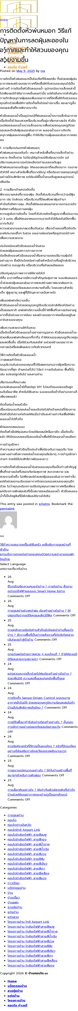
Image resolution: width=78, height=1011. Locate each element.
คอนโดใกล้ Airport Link (24, 830)
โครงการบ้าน (16, 1000)
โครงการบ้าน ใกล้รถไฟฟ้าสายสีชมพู (31, 927)
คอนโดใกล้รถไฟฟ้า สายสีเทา (26, 868)
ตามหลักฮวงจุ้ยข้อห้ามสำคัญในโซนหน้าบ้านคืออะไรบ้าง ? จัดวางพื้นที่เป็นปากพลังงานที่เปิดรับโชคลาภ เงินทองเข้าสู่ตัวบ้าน (41, 635)
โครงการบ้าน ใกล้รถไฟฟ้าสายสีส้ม (30, 946)
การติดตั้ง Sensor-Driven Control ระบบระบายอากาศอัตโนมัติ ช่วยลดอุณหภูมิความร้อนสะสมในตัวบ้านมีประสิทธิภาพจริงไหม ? (41, 703)
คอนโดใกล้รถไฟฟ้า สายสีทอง (27, 839)
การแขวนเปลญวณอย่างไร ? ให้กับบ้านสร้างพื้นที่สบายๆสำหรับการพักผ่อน (40, 773)
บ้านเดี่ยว (14, 897)
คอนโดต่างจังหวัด (19, 825)
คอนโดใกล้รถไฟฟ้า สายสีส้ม (26, 859)
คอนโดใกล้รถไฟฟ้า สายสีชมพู (27, 835)
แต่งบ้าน (13, 912)
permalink (7, 508)
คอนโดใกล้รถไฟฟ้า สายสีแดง (27, 878)
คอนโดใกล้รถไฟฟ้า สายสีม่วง (27, 854)
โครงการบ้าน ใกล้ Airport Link (28, 922)
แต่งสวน (4, 19)
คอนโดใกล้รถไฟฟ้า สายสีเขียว (27, 863)
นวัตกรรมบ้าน (17, 888)
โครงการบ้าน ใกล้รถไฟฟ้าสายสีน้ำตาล (33, 931)
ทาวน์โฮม (14, 883)
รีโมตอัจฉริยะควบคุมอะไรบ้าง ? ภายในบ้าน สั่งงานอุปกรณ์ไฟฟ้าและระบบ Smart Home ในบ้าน (40, 589)
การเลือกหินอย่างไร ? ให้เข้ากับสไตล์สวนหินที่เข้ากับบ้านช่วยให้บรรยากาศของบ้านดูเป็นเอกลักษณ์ (41, 792)
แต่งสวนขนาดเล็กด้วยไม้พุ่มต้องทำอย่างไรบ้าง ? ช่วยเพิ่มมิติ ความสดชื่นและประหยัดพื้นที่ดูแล (40, 676)
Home (12, 981)
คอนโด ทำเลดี (17, 67)
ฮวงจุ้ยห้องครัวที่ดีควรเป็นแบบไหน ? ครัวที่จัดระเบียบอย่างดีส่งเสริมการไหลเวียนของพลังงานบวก (42, 748)
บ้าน (10, 893)
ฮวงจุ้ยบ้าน (15, 907)
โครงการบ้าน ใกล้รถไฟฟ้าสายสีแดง (31, 965)
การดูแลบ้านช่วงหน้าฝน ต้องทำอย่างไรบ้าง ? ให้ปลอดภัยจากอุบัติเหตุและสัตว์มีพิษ (39, 613)
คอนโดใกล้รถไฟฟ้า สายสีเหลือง (28, 873)
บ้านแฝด (13, 902)
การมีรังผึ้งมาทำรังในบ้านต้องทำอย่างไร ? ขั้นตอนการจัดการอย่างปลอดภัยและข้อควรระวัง (40, 724)
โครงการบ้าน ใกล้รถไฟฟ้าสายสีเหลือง (32, 960)
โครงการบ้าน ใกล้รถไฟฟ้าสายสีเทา (30, 955)
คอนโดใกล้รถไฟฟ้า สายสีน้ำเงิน (28, 849)
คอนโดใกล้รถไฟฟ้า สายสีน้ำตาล (29, 844)
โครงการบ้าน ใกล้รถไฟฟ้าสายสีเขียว (31, 951)
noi (43, 71)
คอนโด (12, 820)
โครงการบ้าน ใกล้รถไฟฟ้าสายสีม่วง (31, 941)
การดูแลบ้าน (16, 815)
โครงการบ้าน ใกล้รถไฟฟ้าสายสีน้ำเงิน (32, 936)
